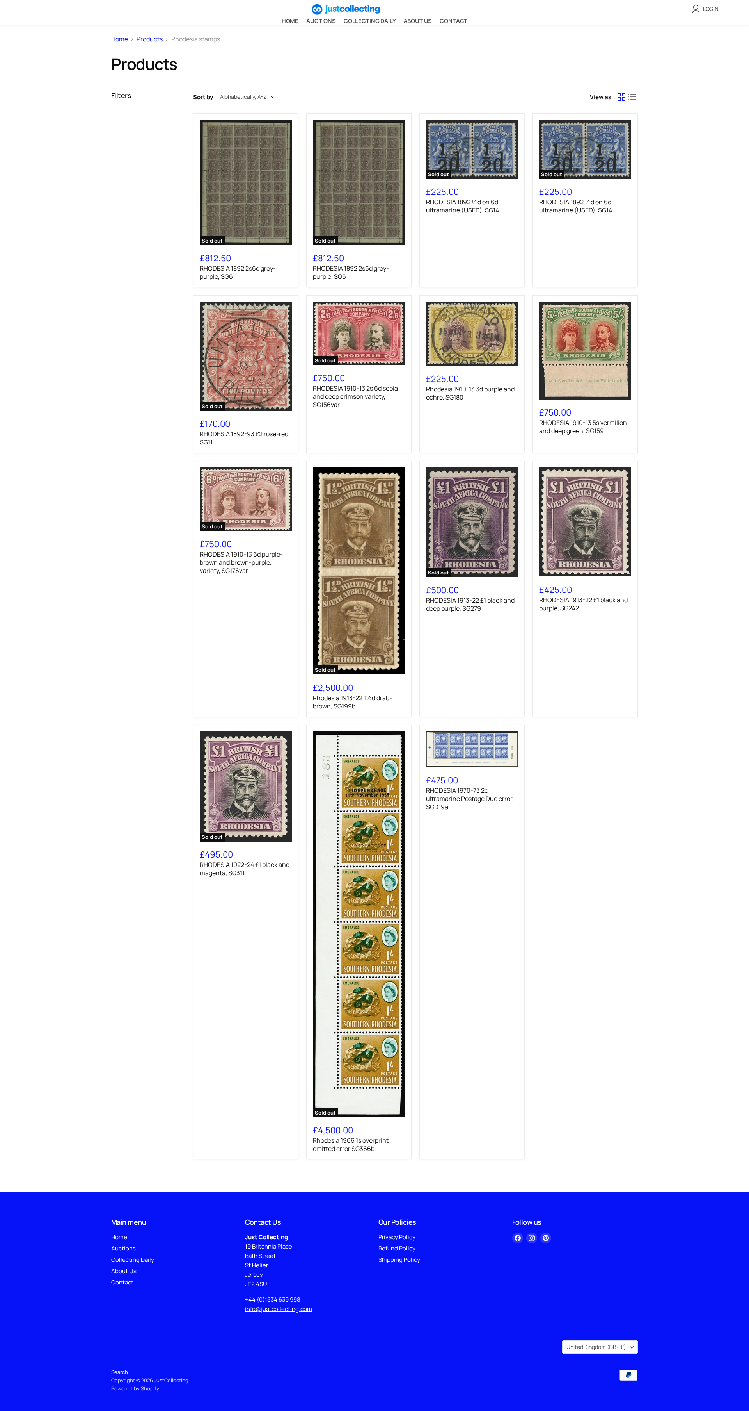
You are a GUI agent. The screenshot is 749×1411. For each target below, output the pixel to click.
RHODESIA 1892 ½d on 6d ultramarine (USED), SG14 (462, 206)
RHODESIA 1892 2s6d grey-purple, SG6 (238, 272)
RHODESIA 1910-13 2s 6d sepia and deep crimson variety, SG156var (355, 396)
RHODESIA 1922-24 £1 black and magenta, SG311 (244, 868)
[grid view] (621, 96)
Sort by (203, 97)
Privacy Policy (396, 1237)
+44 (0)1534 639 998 (272, 1299)
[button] (707, 9)
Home (290, 21)
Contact (453, 21)
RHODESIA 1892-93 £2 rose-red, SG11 (245, 438)
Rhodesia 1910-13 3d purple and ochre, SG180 (470, 393)
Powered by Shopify (135, 1388)
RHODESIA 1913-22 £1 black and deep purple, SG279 (470, 604)
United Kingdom (596, 1346)
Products (150, 39)
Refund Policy (396, 1248)
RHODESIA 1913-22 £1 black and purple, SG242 (583, 604)
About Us (418, 21)
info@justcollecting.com (278, 1309)
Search (119, 1371)
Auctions (321, 21)
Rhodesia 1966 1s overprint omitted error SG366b (351, 1144)
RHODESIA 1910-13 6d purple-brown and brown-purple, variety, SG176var (241, 562)
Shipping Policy (399, 1260)
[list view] (632, 96)
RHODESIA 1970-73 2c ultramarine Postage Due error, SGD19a (470, 798)
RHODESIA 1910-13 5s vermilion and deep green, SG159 (583, 426)
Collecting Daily (370, 21)
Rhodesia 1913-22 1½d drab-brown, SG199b (352, 702)
